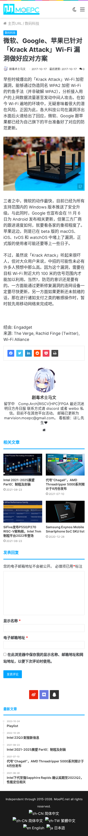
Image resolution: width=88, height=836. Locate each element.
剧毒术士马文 (17, 69)
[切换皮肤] (74, 11)
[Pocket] (46, 353)
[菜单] (82, 11)
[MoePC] (21, 9)
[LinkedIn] (28, 353)
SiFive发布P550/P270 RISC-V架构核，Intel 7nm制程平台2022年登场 (22, 531)
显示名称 (12, 621)
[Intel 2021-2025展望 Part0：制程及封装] (22, 465)
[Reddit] (37, 353)
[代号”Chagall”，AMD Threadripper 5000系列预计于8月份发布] (65, 465)
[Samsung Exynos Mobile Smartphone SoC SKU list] (65, 512)
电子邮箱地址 (15, 637)
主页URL (14, 23)
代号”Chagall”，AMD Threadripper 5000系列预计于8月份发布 (65, 484)
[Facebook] (10, 353)
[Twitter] (19, 353)
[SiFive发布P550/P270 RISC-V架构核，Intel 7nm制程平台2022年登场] (22, 512)
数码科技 (32, 23)
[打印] (54, 353)
